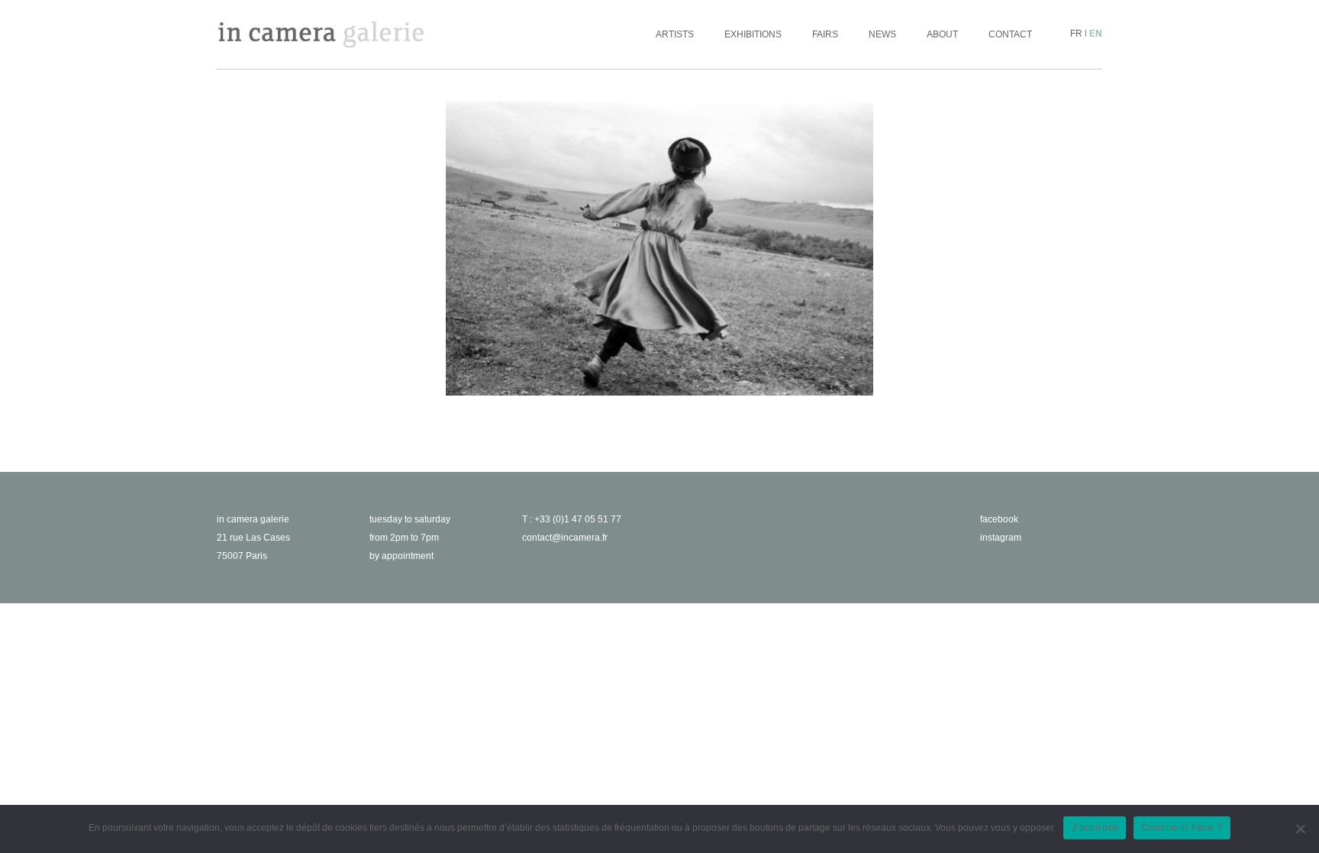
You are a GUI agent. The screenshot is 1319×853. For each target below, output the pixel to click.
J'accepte (1094, 827)
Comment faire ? (1182, 827)
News (882, 34)
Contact (1010, 34)
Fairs (825, 34)
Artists (675, 34)
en (1095, 33)
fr (1076, 33)
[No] (1300, 828)
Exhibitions (753, 34)
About (942, 34)
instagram (1000, 537)
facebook (999, 519)
